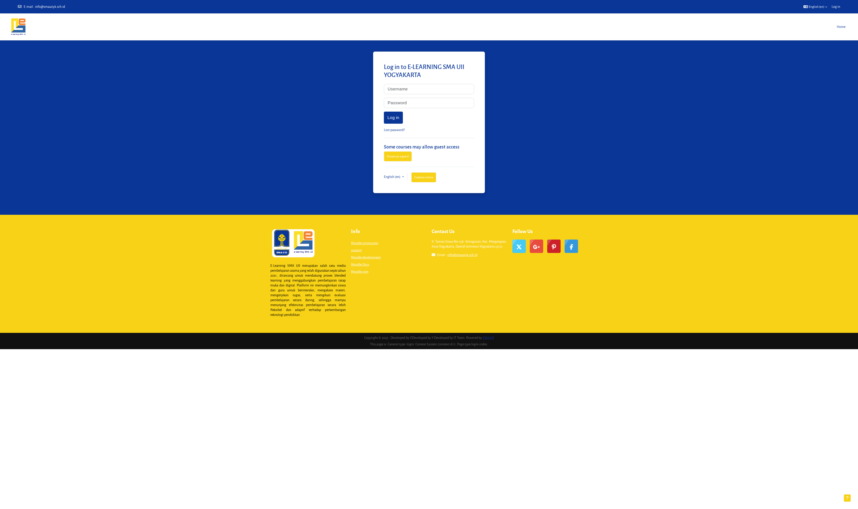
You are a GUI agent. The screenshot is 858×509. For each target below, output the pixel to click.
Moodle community (365, 243)
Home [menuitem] (841, 26)
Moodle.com (359, 271)
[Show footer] (847, 498)
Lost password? (394, 129)
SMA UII (488, 337)
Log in (836, 6)
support (356, 250)
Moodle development (366, 257)
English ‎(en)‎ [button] (392, 176)
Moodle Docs (360, 264)
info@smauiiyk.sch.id (50, 6)
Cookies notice (423, 177)
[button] (815, 6)
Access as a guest (398, 156)
